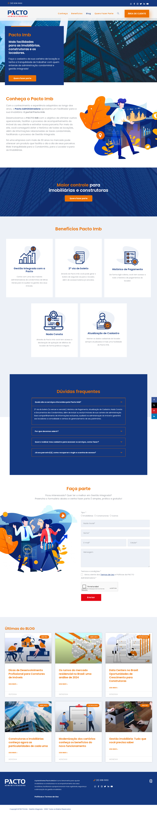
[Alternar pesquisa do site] (118, 13)
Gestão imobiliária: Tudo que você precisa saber (127, 740)
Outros (114, 515)
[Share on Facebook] (154, 400)
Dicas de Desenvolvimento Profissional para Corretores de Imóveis (27, 673)
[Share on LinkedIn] (154, 416)
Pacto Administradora (27, 108)
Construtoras (102, 515)
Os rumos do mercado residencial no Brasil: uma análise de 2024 (75, 673)
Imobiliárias (88, 515)
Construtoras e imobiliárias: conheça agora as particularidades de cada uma (28, 742)
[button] (78, 402)
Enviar (91, 597)
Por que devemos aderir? (47, 431)
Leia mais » (13, 684)
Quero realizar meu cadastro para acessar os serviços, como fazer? (67, 442)
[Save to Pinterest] (154, 411)
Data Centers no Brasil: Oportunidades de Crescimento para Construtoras (123, 675)
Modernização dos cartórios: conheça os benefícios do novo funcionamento (77, 742)
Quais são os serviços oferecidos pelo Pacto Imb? (58, 402)
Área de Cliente (137, 13)
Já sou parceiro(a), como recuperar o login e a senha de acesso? (65, 452)
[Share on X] (154, 405)
